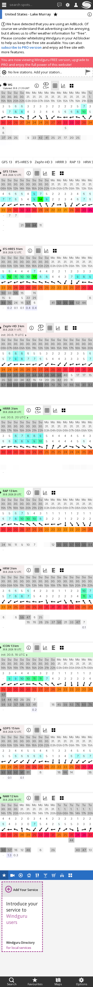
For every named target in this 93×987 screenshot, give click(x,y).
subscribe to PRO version (21, 47)
